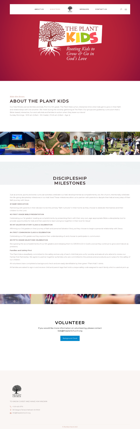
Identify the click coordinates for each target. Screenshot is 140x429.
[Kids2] (52, 143)
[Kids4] (122, 143)
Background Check (70, 338)
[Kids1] (17, 143)
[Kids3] (87, 143)
